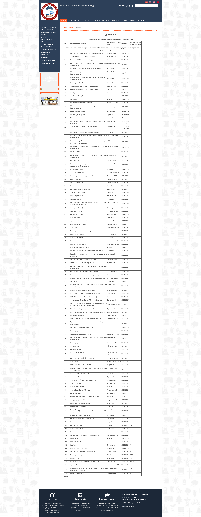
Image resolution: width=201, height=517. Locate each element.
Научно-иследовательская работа (47, 39)
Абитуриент (117, 20)
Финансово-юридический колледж (77, 5)
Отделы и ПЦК (74, 20)
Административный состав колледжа (47, 45)
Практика (106, 20)
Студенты (96, 20)
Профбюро (44, 57)
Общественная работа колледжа (48, 33)
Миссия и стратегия (47, 63)
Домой (63, 20)
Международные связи (48, 49)
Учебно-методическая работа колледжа (48, 28)
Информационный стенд (134, 20)
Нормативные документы (45, 53)
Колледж (86, 20)
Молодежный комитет (48, 60)
